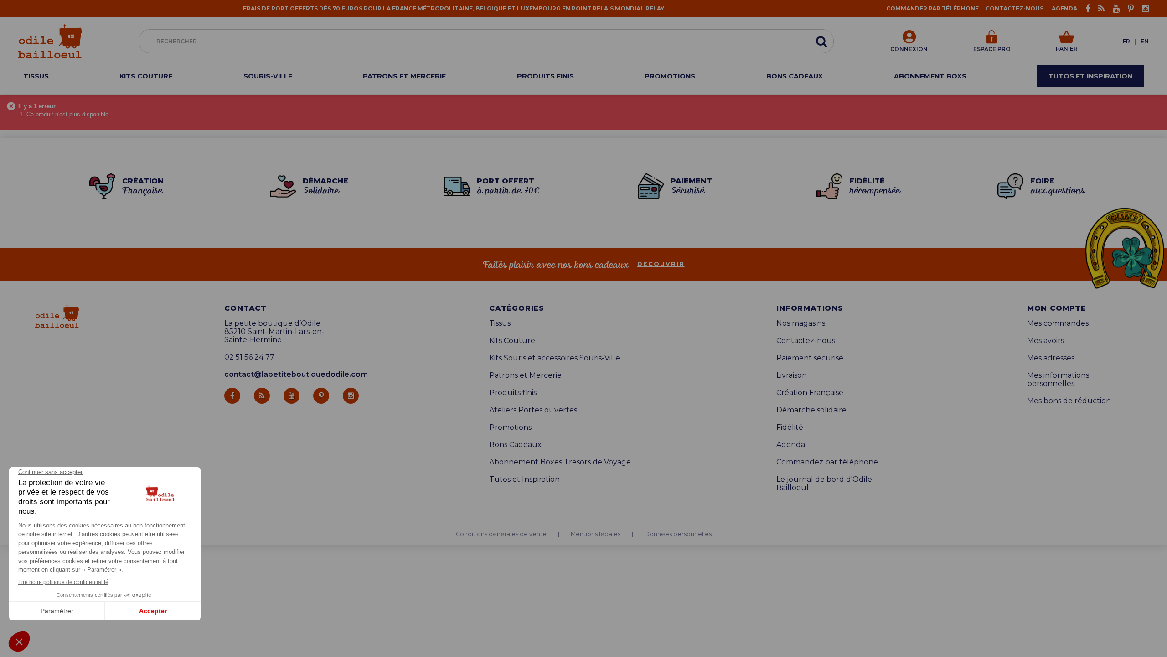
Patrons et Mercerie (525, 375)
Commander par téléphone (932, 8)
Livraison (791, 375)
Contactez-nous (1014, 8)
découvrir (661, 264)
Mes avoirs (1045, 341)
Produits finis (513, 393)
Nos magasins (800, 323)
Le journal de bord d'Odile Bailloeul (824, 483)
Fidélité (789, 427)
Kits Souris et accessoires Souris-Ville (554, 358)
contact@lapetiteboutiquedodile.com (296, 374)
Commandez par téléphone (827, 462)
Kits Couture (512, 341)
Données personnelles (678, 534)
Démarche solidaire (811, 410)
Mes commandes (1058, 323)
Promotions (510, 427)
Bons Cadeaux (515, 445)
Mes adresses (1050, 358)
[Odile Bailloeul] (50, 41)
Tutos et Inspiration (524, 479)
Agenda (1064, 8)
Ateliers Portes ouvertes (533, 410)
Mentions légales (595, 534)
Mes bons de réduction (1069, 401)
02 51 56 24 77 (249, 357)
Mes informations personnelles (1058, 379)
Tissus (500, 323)
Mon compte (1056, 308)
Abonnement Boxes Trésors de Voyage (560, 462)
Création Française (809, 393)
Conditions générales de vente (501, 534)
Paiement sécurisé (809, 358)
